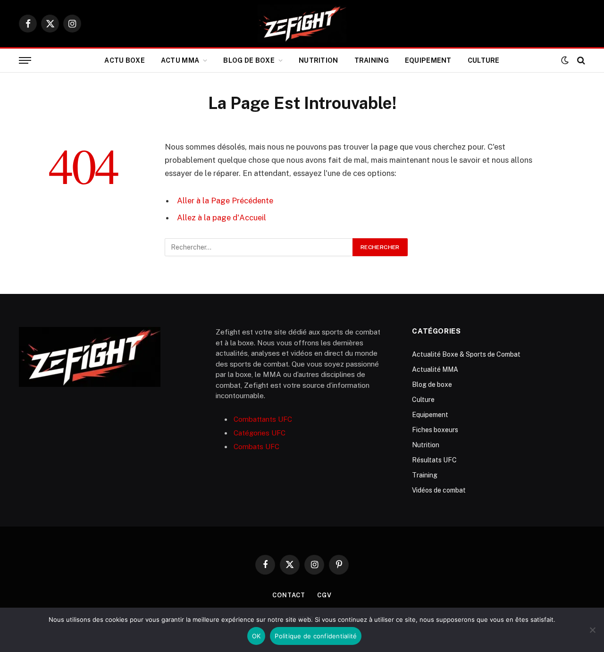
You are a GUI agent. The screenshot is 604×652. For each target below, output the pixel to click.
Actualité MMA (435, 369)
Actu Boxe (124, 60)
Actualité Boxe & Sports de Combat (466, 354)
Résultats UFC (434, 460)
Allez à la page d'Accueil (221, 217)
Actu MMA (180, 60)
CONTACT (288, 595)
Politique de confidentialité (316, 636)
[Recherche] (580, 60)
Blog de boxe (248, 60)
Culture (484, 60)
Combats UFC (256, 447)
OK (256, 636)
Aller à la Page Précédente (225, 200)
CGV (324, 595)
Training (371, 60)
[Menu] (25, 60)
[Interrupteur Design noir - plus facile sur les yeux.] (565, 60)
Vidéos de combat (439, 490)
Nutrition (318, 60)
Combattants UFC (263, 419)
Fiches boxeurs (435, 430)
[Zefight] (302, 23)
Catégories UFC (259, 433)
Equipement (428, 60)
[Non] (592, 630)
